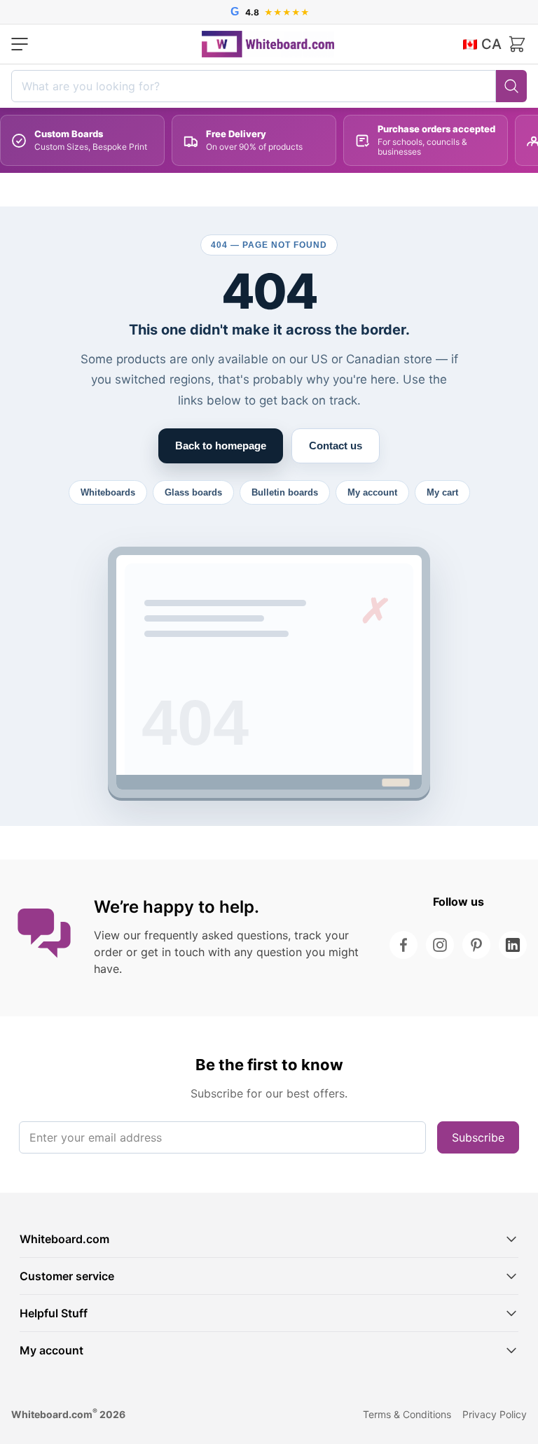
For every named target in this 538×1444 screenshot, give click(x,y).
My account (372, 492)
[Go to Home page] (268, 44)
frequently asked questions (216, 935)
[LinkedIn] (513, 945)
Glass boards (193, 492)
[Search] (511, 86)
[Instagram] (440, 945)
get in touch (173, 952)
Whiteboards (108, 492)
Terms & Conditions (407, 1414)
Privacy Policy (494, 1414)
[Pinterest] (476, 945)
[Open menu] (19, 44)
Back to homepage (220, 445)
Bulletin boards (284, 492)
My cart (442, 492)
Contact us (335, 445)
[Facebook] (403, 945)
